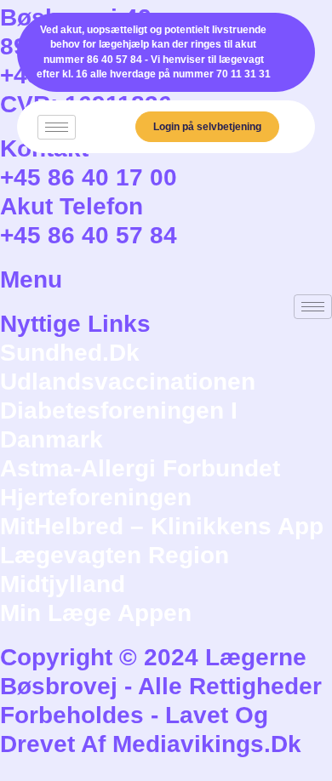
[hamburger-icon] (56, 127)
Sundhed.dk (70, 352)
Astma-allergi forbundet (140, 468)
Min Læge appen (96, 613)
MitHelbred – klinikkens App (161, 526)
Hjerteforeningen (96, 497)
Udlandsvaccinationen (127, 381)
